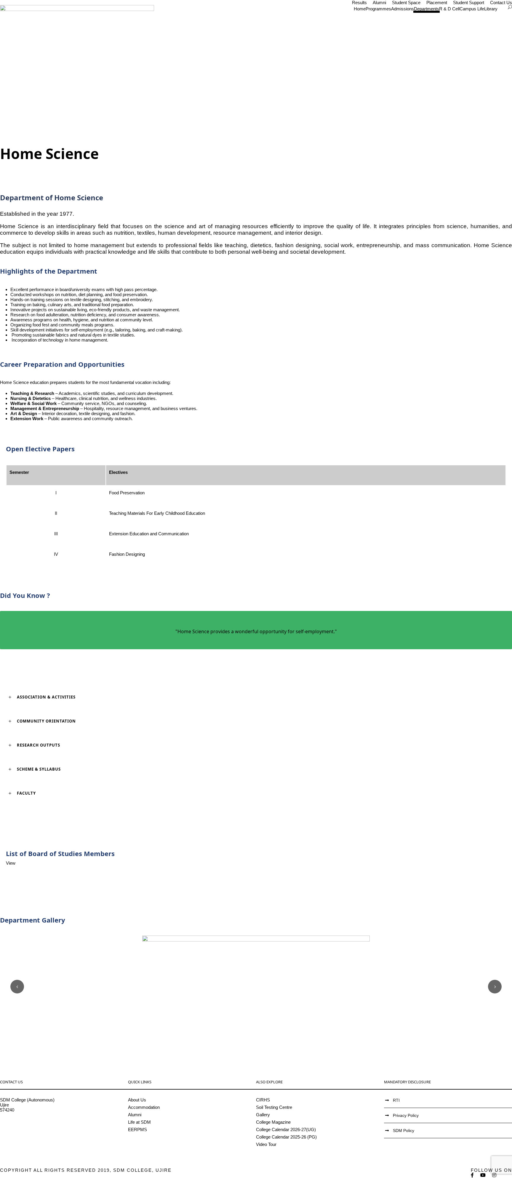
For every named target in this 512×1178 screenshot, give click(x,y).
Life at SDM (139, 1122)
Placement (436, 2)
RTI (396, 1100)
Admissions (402, 8)
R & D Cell (449, 8)
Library (490, 8)
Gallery (263, 1114)
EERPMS (137, 1129)
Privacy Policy (406, 1115)
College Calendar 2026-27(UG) (286, 1129)
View (10, 863)
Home (360, 8)
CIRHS (263, 1099)
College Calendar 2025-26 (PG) (286, 1136)
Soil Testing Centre (274, 1107)
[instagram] (494, 1175)
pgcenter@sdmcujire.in (22, 1130)
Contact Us (501, 2)
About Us (137, 1099)
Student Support (468, 2)
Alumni (379, 2)
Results (359, 2)
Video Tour (266, 1144)
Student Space (406, 2)
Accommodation (144, 1107)
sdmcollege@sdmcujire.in (25, 1125)
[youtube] (483, 1175)
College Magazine (273, 1122)
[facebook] (472, 1175)
